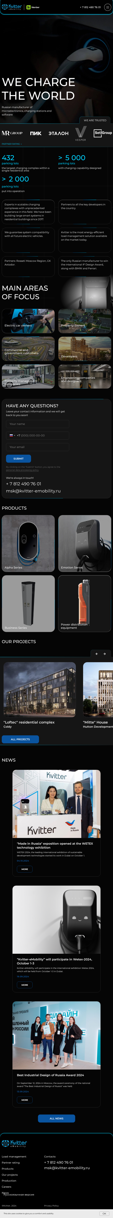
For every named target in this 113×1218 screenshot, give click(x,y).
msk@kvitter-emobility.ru (33, 490)
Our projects (10, 1174)
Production (9, 1180)
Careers (6, 1186)
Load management (14, 1156)
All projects (20, 739)
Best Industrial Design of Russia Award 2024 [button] (50, 1075)
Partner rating (11, 1162)
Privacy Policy (51, 1205)
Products (8, 1168)
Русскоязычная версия (19, 1194)
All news (56, 1118)
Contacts (50, 1156)
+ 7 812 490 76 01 (90, 7)
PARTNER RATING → (12, 144)
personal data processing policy (22, 470)
